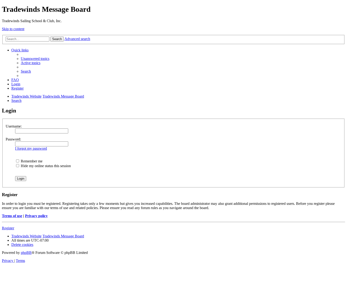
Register (8, 228)
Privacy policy (36, 216)
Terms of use (12, 216)
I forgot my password (31, 148)
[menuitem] (35, 59)
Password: (13, 139)
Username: (14, 126)
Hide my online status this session (45, 166)
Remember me (31, 161)
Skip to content (13, 29)
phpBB (26, 253)
